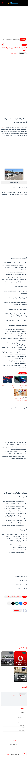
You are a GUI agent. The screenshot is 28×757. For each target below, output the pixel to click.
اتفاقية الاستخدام (13, 749)
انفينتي (8, 754)
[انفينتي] (14, 3)
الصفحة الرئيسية (13, 744)
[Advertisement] (14, 23)
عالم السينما (22, 727)
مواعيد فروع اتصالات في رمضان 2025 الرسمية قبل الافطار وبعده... (21, 677)
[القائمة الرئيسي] (26, 3)
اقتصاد (22, 715)
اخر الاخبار (24, 45)
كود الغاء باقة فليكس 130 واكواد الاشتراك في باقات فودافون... (21, 662)
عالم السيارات (22, 725)
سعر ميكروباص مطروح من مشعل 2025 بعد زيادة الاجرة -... (10, 39)
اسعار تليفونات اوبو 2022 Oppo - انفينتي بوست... (22, 386)
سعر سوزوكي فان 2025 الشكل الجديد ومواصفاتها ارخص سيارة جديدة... (8, 661)
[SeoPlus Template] (20, 754)
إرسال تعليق (22, 694)
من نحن (15, 746)
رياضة (23, 720)
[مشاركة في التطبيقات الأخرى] (9, 603)
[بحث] (2, 3)
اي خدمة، (7, 596)
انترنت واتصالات (21, 717)
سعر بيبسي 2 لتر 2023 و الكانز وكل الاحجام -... (8, 386)
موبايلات (22, 733)
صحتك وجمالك (21, 722)
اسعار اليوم (13, 596)
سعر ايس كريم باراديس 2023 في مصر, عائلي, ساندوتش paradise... (21, 400)
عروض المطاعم (21, 730)
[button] (20, 603)
